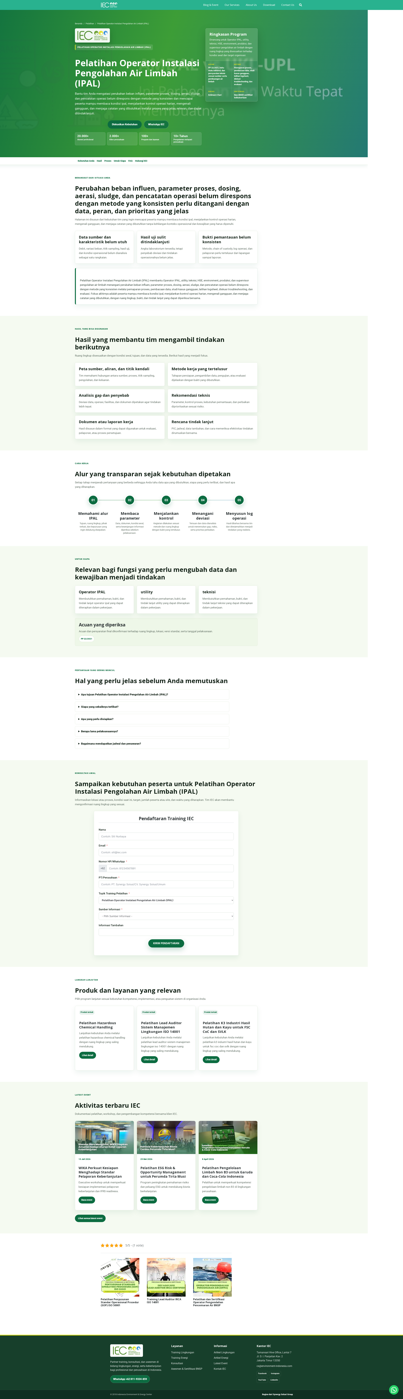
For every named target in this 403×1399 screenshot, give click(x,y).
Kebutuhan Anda (86, 161)
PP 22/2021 (86, 639)
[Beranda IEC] (92, 35)
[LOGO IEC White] (109, 5)
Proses (107, 161)
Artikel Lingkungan (224, 1352)
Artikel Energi (221, 1357)
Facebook (262, 1373)
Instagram (275, 1373)
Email (102, 845)
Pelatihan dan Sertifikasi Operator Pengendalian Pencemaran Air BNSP (208, 1302)
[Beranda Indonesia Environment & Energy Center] (126, 1350)
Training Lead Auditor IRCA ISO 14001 (164, 1301)
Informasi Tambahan (111, 925)
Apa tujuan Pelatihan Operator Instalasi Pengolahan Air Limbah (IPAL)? (124, 694)
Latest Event (220, 1363)
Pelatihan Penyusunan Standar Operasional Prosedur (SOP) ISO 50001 (120, 1302)
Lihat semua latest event (90, 1218)
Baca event (86, 1200)
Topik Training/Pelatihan (113, 893)
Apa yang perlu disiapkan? (97, 719)
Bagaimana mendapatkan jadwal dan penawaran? (111, 743)
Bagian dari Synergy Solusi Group (277, 1394)
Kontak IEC (220, 1368)
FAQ (130, 161)
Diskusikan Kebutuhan (124, 124)
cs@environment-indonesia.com (274, 1365)
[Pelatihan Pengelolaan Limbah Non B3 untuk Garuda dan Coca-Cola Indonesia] (228, 1137)
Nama (102, 829)
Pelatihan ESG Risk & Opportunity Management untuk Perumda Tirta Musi (163, 1172)
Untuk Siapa (120, 161)
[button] (300, 5)
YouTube (262, 1380)
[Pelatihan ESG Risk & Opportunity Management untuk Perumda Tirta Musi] (166, 1137)
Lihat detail (87, 1055)
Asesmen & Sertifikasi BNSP (186, 1368)
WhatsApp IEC (156, 124)
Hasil (99, 161)
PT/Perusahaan (108, 877)
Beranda (78, 23)
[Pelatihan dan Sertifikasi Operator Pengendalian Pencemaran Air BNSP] (212, 1260)
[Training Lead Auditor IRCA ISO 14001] (166, 1260)
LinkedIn (274, 1380)
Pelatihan (90, 23)
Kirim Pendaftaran (166, 943)
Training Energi (179, 1357)
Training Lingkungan (182, 1352)
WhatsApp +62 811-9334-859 (130, 1379)
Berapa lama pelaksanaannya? (99, 731)
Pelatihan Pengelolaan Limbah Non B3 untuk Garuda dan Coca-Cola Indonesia (227, 1172)
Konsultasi (177, 1363)
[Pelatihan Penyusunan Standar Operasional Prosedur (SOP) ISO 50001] (120, 1260)
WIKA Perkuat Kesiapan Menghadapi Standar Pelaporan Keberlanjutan (100, 1172)
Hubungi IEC (141, 161)
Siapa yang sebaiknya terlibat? (100, 706)
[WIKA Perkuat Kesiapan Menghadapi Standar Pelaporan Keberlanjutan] (104, 1137)
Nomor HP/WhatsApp (112, 861)
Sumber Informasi (109, 909)
